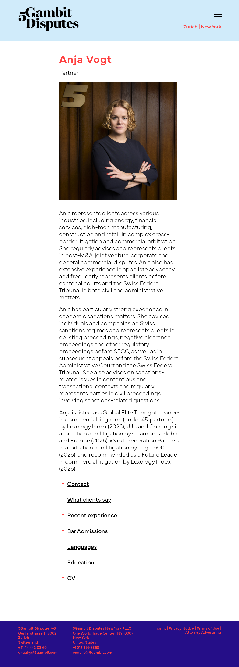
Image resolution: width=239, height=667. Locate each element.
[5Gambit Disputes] (115, 19)
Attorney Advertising (203, 632)
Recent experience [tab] (92, 515)
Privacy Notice (181, 628)
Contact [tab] (78, 483)
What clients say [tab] (89, 499)
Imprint (159, 628)
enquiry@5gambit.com (38, 652)
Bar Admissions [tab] (87, 531)
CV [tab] (71, 577)
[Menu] (217, 16)
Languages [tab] (82, 546)
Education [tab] (80, 562)
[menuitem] (217, 16)
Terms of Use (208, 628)
